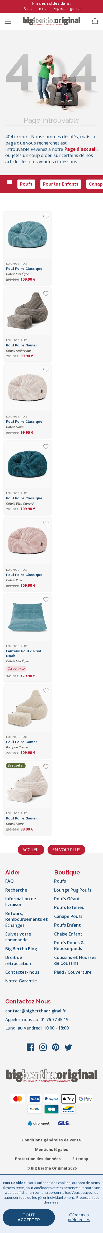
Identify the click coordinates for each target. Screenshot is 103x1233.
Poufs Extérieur (70, 907)
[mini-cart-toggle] (95, 21)
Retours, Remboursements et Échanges (26, 919)
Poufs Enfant (67, 925)
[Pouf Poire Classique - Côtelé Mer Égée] (27, 235)
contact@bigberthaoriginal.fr (35, 1011)
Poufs (26, 184)
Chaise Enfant (68, 934)
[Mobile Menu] (8, 21)
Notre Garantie (21, 981)
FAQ (9, 881)
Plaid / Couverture (73, 972)
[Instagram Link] (43, 1050)
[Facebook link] (31, 1050)
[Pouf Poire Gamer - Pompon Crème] (27, 708)
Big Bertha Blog (21, 949)
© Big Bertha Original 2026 (52, 1168)
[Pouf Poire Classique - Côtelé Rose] (27, 541)
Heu (45, 9)
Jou (29, 9)
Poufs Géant (67, 899)
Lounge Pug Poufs (72, 890)
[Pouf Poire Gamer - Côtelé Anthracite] (27, 311)
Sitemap (80, 1158)
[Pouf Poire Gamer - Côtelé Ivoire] (27, 784)
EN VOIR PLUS (66, 850)
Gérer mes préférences (79, 1217)
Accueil (31, 850)
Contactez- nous (22, 972)
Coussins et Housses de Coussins (75, 960)
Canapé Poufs (68, 916)
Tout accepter (29, 1217)
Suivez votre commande (18, 937)
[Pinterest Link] (56, 1050)
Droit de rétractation (18, 960)
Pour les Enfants (60, 184)
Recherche (16, 890)
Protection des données (38, 1158)
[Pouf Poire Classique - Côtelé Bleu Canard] (27, 464)
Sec (78, 9)
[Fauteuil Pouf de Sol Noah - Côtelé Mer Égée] (27, 617)
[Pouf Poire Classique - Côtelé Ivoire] (27, 388)
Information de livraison (20, 901)
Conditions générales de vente (51, 1139)
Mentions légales (51, 1149)
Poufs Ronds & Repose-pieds (69, 945)
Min (62, 9)
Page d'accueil (80, 149)
